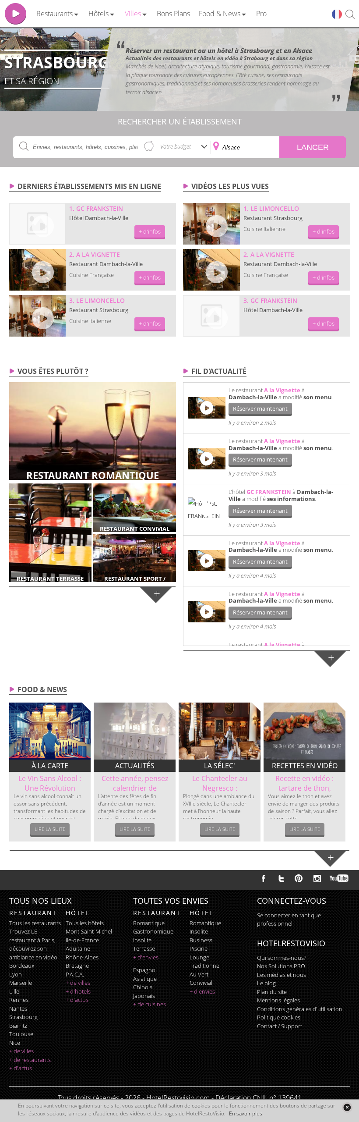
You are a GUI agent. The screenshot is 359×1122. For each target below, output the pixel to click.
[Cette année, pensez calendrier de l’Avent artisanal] (135, 731)
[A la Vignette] (37, 270)
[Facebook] (263, 878)
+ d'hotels (78, 991)
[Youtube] (339, 878)
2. (94, 254)
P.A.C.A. (75, 974)
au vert (199, 974)
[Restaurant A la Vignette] (206, 407)
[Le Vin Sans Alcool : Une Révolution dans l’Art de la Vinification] (50, 731)
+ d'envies (145, 957)
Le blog (266, 983)
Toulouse (21, 1034)
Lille (14, 991)
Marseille (20, 983)
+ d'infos (150, 231)
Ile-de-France (82, 940)
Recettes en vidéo (305, 765)
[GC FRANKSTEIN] (37, 224)
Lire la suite (50, 829)
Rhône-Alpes (82, 957)
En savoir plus (245, 1113)
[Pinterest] (298, 878)
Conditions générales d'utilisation (299, 1009)
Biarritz (18, 1026)
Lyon (15, 974)
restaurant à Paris (31, 940)
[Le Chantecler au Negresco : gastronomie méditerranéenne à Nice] (219, 731)
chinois (142, 987)
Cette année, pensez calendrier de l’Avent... (135, 788)
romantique (149, 923)
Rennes (18, 1000)
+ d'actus (20, 1068)
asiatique (145, 979)
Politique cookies (278, 1017)
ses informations (291, 499)
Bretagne (77, 965)
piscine (199, 948)
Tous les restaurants (35, 923)
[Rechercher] (350, 15)
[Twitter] (281, 878)
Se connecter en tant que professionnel (289, 919)
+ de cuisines (149, 1004)
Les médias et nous (281, 975)
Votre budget (175, 146)
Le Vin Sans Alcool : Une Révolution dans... (49, 788)
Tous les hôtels (85, 923)
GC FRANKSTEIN (268, 492)
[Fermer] (346, 1107)
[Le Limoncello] (37, 316)
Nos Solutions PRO (281, 966)
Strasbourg (23, 1017)
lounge (199, 957)
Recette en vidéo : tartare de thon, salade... (304, 788)
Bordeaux (21, 965)
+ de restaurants (30, 1060)
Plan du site (272, 992)
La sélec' (219, 765)
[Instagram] (317, 879)
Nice (14, 1043)
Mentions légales (278, 1000)
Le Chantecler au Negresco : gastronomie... (219, 788)
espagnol (145, 970)
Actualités (135, 765)
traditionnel (205, 965)
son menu (317, 397)
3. (97, 300)
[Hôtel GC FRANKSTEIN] (206, 509)
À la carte (50, 765)
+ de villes (21, 1051)
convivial (201, 983)
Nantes (18, 1008)
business (201, 940)
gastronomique (153, 931)
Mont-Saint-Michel (89, 931)
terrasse (144, 948)
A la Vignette (282, 390)
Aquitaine (78, 948)
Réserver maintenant (260, 408)
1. (96, 208)
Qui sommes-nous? (281, 958)
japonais (144, 996)
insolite (142, 940)
